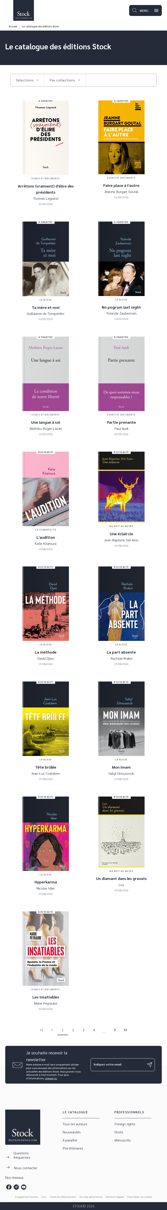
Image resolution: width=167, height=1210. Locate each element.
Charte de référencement (63, 1196)
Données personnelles (90, 1196)
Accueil (13, 26)
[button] (27, 80)
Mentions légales (115, 1196)
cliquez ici (51, 1078)
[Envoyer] (149, 1065)
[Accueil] (23, 10)
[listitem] (9, 1187)
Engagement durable (26, 1196)
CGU (44, 1196)
